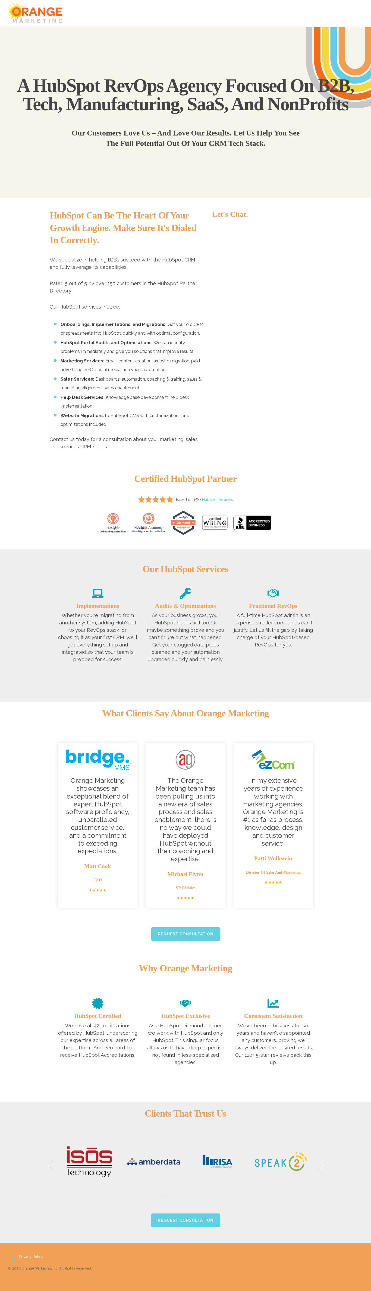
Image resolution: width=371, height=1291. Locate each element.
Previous (53, 1165)
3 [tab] (178, 1197)
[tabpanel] (90, 1161)
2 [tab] (171, 1197)
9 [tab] (219, 1197)
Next (318, 1165)
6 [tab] (198, 1197)
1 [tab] (164, 1197)
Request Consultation (185, 934)
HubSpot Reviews (217, 499)
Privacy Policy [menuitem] (31, 1257)
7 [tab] (205, 1197)
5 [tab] (191, 1197)
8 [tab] (212, 1197)
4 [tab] (185, 1197)
